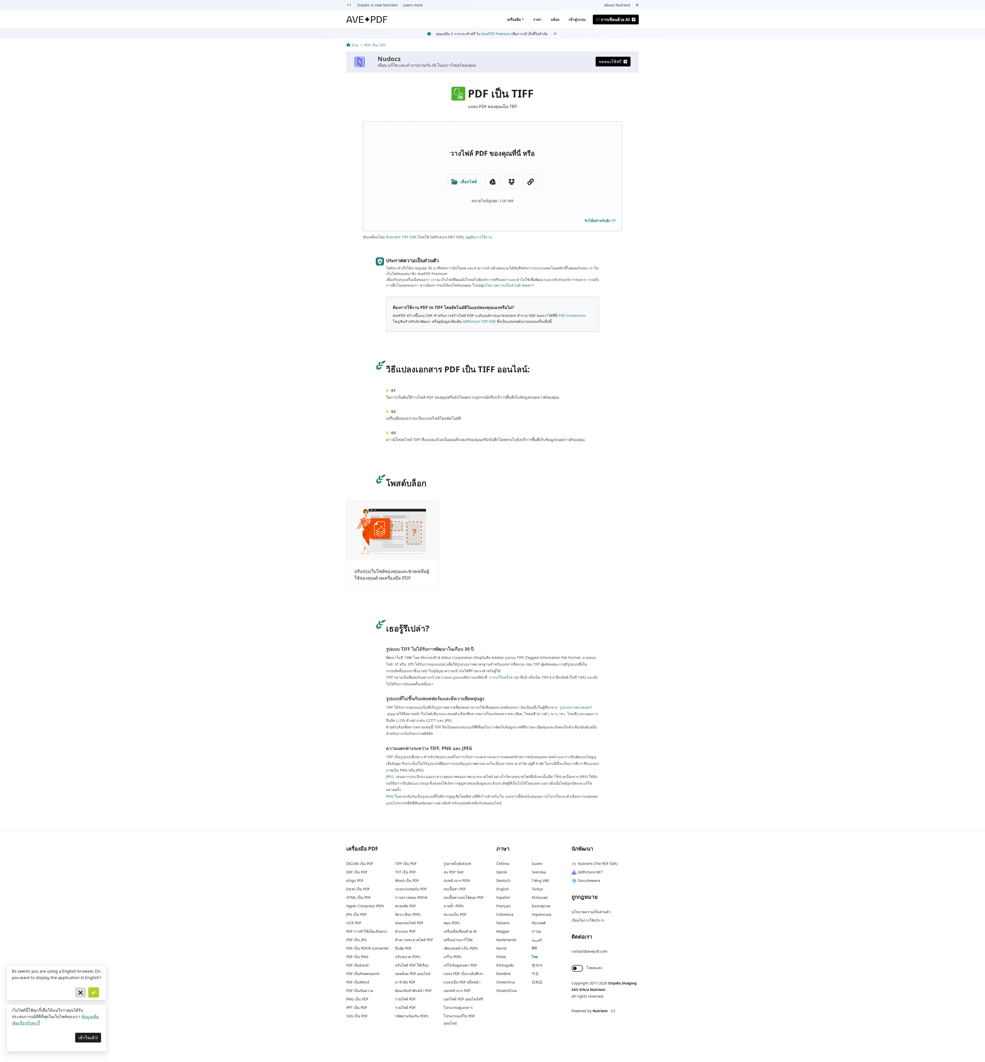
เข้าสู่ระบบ (577, 19)
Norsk (501, 948)
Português (505, 965)
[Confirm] (93, 992)
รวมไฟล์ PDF (405, 999)
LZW (401, 720)
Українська (541, 914)
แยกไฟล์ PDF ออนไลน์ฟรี (463, 999)
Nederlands (506, 939)
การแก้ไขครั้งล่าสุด (503, 677)
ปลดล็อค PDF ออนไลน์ (412, 973)
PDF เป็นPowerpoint (362, 973)
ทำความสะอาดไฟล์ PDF (414, 939)
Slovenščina (506, 990)
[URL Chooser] (530, 181)
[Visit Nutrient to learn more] (349, 5)
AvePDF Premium (495, 34)
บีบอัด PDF (403, 948)
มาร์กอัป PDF (405, 982)
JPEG (390, 776)
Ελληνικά (540, 897)
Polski (501, 956)
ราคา (537, 19)
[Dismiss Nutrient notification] (637, 5)
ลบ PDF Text (454, 872)
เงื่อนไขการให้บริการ (588, 920)
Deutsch (503, 880)
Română (503, 973)
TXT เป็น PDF (405, 872)
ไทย (535, 956)
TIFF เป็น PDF (406, 863)
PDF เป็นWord (357, 982)
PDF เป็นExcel (357, 965)
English (502, 888)
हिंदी (534, 948)
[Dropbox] (511, 181)
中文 (535, 973)
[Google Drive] (492, 181)
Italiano (502, 922)
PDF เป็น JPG (356, 939)
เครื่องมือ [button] (514, 19)
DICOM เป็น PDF (359, 863)
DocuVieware (589, 880)
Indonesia (505, 914)
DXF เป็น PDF (356, 872)
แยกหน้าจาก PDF (457, 990)
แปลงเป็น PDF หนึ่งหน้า (462, 982)
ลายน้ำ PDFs (454, 905)
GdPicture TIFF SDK (479, 321)
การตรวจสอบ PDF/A (411, 897)
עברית (536, 931)
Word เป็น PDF (407, 880)
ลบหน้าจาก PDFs (457, 880)
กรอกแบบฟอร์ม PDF (411, 888)
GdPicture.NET (590, 872)
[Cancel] (80, 992)
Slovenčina (505, 982)
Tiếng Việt (540, 880)
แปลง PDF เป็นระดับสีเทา (464, 973)
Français (503, 905)
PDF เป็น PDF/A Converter (367, 948)
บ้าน (354, 45)
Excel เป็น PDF (358, 888)
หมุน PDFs (452, 922)
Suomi (537, 863)
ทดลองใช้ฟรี (610, 61)
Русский (539, 922)
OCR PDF (353, 922)
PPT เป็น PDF (356, 1007)
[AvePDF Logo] (367, 19)
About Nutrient (617, 5)
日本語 (537, 982)
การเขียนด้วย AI (615, 19)
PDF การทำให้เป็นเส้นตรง (366, 931)
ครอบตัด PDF (405, 905)
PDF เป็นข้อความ (359, 990)
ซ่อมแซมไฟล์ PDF (409, 922)
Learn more (413, 5)
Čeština (502, 863)
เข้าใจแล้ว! (88, 1037)
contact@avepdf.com (589, 951)
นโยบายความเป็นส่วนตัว (503, 285)
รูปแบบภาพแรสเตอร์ (575, 707)
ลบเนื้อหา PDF (455, 888)
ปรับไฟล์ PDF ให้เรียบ (412, 965)
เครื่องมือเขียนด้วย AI (460, 931)
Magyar (502, 931)
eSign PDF (354, 880)
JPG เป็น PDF (356, 914)
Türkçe (537, 888)
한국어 (537, 965)
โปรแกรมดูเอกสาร (458, 1007)
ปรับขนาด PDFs (407, 956)
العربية (537, 939)
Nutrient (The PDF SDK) (597, 863)
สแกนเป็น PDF (455, 914)
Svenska (539, 872)
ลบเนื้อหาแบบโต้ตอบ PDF (464, 897)
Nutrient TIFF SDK (401, 237)
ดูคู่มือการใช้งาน (479, 237)
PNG (389, 796)
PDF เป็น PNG (357, 956)
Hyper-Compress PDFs (365, 905)
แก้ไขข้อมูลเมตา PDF (460, 965)
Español (503, 897)
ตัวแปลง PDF (405, 931)
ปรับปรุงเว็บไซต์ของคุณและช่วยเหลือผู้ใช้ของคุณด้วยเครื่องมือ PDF (391, 574)
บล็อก (555, 19)
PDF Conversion (572, 315)
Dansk (501, 872)
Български (541, 905)
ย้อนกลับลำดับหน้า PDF (413, 990)
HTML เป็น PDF (358, 897)
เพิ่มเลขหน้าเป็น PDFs (461, 948)
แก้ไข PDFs (452, 956)
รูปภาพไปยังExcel (457, 863)
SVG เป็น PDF (357, 1016)
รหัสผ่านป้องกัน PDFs (411, 1016)
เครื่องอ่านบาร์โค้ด (458, 939)
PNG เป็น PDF (357, 999)
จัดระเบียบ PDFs (408, 914)
